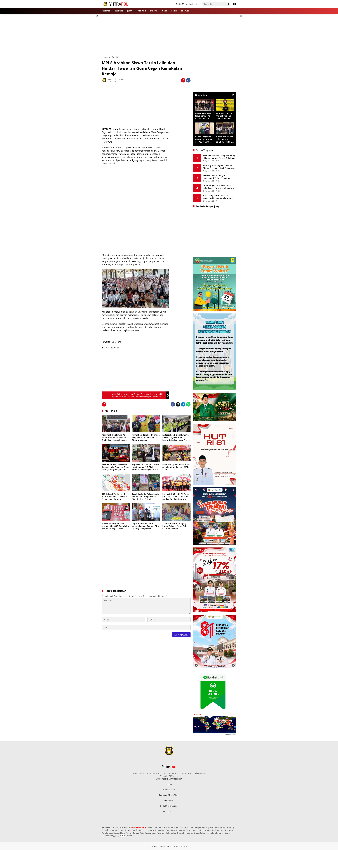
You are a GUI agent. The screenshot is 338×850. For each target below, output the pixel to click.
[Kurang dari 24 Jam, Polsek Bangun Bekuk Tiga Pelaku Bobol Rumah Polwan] (225, 128)
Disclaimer (169, 800)
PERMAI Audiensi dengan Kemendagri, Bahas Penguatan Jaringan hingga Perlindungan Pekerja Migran (217, 176)
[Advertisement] (88, 53)
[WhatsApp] (188, 404)
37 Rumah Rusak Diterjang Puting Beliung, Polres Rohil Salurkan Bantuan (174, 526)
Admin (110, 79)
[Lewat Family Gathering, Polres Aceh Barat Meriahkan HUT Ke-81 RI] (176, 453)
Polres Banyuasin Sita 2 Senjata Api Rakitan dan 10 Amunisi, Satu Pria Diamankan (203, 116)
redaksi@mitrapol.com (172, 779)
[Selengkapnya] (233, 95)
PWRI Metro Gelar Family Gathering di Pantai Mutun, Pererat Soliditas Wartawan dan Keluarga (219, 156)
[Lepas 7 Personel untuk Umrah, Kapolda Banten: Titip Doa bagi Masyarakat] (146, 512)
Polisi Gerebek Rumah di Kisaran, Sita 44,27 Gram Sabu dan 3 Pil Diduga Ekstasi (115, 526)
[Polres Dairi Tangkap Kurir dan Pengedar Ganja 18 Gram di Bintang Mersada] (146, 423)
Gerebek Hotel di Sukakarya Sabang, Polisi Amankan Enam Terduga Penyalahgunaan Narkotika (115, 467)
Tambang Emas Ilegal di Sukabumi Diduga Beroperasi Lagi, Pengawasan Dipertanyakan (219, 166)
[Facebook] (173, 404)
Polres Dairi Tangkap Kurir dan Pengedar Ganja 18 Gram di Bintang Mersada (146, 437)
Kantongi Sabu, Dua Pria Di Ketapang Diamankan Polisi (225, 116)
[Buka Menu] (234, 4)
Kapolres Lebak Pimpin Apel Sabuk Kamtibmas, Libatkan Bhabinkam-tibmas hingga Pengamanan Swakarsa (114, 437)
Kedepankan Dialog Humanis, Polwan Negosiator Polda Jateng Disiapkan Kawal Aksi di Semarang (176, 437)
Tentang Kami (169, 789)
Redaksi (169, 784)
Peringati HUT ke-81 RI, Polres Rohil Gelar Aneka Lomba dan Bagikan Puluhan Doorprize (175, 496)
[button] (227, 4)
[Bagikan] (188, 80)
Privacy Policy (169, 811)
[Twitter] (178, 404)
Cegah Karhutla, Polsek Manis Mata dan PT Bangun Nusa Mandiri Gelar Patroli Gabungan (145, 496)
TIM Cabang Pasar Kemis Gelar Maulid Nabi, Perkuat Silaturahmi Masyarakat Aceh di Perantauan (218, 196)
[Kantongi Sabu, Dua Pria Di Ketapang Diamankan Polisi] (225, 105)
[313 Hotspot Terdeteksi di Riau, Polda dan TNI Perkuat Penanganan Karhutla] (116, 482)
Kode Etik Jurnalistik (169, 806)
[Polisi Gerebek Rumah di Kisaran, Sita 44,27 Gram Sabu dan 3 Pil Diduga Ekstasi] (116, 512)
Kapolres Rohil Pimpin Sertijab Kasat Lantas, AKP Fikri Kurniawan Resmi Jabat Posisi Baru (145, 467)
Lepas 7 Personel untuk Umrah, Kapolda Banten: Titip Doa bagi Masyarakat (145, 526)
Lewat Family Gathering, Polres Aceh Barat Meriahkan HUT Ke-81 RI (176, 467)
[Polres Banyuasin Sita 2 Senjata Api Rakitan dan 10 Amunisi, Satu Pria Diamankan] (204, 105)
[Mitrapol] (116, 4)
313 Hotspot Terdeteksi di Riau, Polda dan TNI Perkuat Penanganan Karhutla (114, 496)
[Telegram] (183, 404)
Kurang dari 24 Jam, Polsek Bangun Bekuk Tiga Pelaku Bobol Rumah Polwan (224, 139)
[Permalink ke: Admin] (105, 80)
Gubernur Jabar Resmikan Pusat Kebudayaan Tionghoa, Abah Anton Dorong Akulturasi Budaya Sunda (219, 186)
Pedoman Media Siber (169, 795)
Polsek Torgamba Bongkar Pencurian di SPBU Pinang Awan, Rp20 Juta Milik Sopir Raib (203, 139)
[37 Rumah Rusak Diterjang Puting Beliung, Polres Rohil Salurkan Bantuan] (176, 512)
